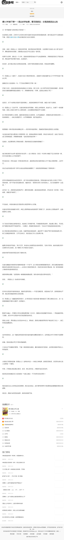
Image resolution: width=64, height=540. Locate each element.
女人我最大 (33, 430)
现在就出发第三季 (33, 421)
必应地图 (39, 534)
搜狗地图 (52, 534)
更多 (12, 404)
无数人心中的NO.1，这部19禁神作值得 (12, 503)
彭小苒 (17, 37)
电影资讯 (32, 13)
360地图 (45, 534)
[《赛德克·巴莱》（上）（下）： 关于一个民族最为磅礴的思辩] (59, 491)
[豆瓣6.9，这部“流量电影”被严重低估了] (59, 484)
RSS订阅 (19, 534)
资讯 (32, 11)
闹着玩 (33, 437)
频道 (17, 2)
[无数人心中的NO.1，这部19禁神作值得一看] (59, 505)
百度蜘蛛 (25, 534)
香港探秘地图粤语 (33, 424)
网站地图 (12, 534)
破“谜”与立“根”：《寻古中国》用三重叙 (12, 476)
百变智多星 (33, 443)
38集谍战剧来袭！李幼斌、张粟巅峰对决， (13, 455)
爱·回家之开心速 (14, 409)
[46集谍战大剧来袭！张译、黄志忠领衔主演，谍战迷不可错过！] (59, 464)
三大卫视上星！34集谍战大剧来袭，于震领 (13, 469)
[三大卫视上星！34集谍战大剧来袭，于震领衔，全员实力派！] (59, 471)
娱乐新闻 (32, 16)
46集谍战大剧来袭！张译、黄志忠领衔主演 (13, 462)
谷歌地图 (32, 534)
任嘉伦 (11, 37)
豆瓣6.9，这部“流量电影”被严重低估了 (12, 483)
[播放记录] (61, 2)
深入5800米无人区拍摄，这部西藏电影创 (13, 517)
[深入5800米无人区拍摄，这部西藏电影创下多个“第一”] (59, 519)
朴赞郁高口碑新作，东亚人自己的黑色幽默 (13, 510)
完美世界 (33, 427)
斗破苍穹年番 (32, 446)
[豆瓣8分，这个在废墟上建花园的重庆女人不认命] (59, 498)
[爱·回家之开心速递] (5, 411)
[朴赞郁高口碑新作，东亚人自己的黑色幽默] (59, 512)
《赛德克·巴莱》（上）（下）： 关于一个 (13, 489)
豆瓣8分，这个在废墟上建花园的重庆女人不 (13, 496)
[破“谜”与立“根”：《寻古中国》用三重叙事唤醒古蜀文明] (59, 478)
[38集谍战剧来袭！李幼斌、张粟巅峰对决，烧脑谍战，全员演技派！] (59, 457)
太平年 (33, 433)
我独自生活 (33, 440)
